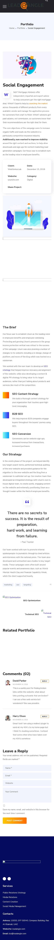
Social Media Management (14, 906)
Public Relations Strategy (14, 892)
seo (17, 585)
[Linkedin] (4, 878)
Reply (44, 681)
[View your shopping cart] (48, 12)
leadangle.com (18, 929)
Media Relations (10, 897)
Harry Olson (19, 716)
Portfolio (21, 28)
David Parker (19, 680)
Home (11, 28)
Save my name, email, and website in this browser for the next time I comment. (26, 811)
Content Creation (10, 901)
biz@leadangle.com (17, 933)
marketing (8, 585)
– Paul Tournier (27, 542)
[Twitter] (9, 878)
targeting (27, 585)
